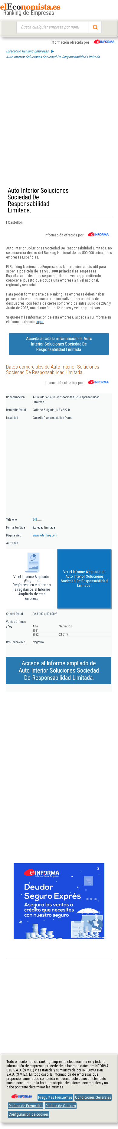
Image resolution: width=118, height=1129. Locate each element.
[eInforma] (21, 1094)
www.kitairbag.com (45, 535)
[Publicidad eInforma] (59, 938)
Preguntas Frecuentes (55, 1097)
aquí (40, 321)
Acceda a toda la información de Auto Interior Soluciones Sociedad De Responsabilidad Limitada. (59, 344)
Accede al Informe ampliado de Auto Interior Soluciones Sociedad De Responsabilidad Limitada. (59, 670)
